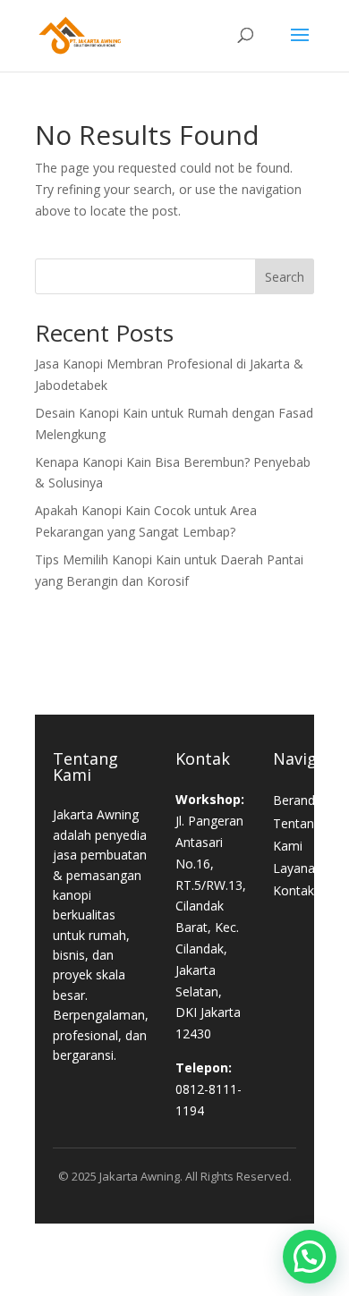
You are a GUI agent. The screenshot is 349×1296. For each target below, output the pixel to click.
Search (284, 276)
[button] (309, 1256)
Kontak (293, 890)
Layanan (297, 868)
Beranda (297, 800)
